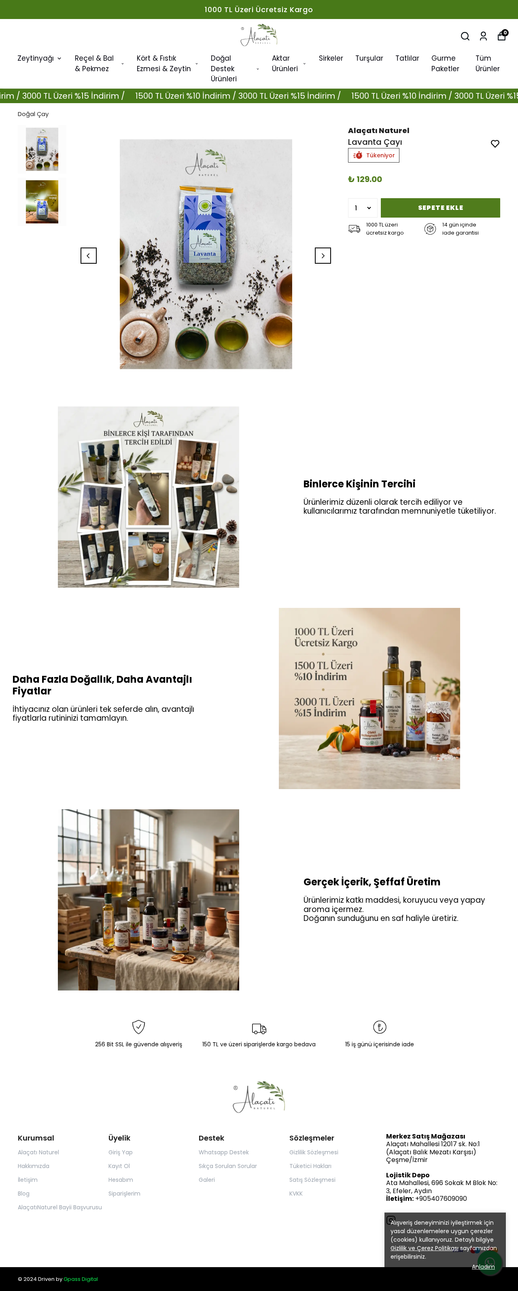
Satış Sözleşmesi (312, 1180)
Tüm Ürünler (488, 63)
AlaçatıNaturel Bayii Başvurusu (60, 1207)
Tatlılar (407, 58)
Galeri (207, 1180)
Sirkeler (331, 58)
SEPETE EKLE (440, 207)
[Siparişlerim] (483, 36)
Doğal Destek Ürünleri (224, 68)
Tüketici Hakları (310, 1166)
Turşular (369, 58)
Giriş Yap (120, 1152)
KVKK (296, 1193)
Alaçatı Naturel (38, 1152)
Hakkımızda (33, 1166)
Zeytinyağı (35, 58)
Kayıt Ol (119, 1166)
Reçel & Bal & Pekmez (94, 63)
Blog (24, 1193)
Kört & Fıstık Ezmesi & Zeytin (164, 63)
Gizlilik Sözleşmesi (313, 1152)
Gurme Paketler (445, 63)
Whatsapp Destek (224, 1152)
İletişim (28, 1180)
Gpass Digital (81, 1279)
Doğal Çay (33, 114)
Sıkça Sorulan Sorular (228, 1166)
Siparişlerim (124, 1193)
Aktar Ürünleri (285, 63)
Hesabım (120, 1180)
